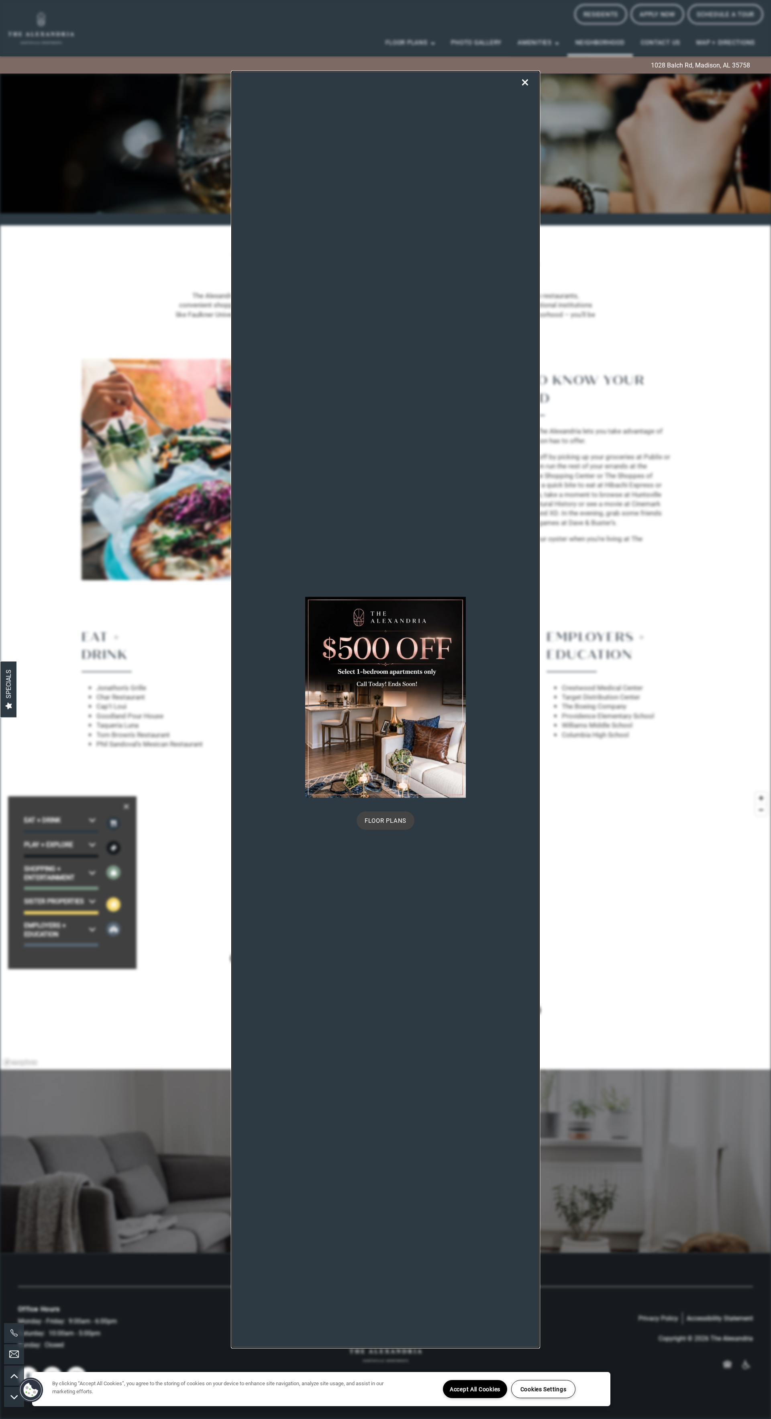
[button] (385, 821)
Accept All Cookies (475, 1389)
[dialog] (385, 709)
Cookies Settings (543, 1389)
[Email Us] (14, 1354)
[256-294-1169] (14, 1333)
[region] (321, 1389)
